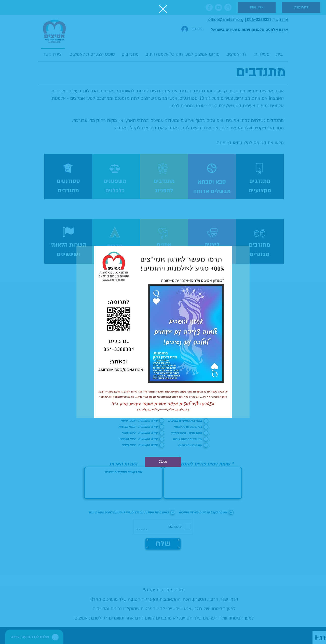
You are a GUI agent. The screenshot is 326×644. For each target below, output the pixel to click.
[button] (163, 9)
